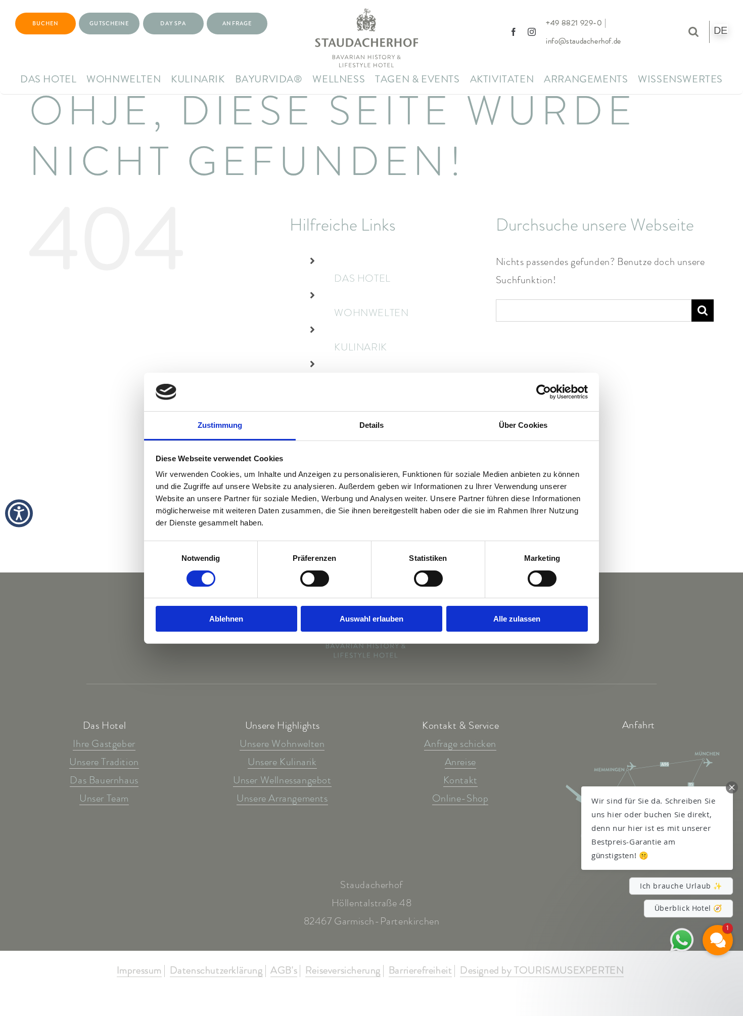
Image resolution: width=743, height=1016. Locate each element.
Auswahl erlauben (371, 618)
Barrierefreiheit (420, 971)
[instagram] (532, 32)
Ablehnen (226, 618)
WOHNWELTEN (371, 312)
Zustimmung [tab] (220, 425)
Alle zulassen (516, 618)
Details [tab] (371, 425)
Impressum (139, 971)
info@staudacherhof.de (583, 41)
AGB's (283, 971)
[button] (657, 828)
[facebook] (513, 32)
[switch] (314, 578)
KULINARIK (360, 347)
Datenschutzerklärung (216, 971)
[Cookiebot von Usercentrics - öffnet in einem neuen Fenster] (543, 392)
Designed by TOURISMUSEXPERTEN (542, 971)
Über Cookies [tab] (523, 425)
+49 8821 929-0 (574, 23)
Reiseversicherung (343, 971)
